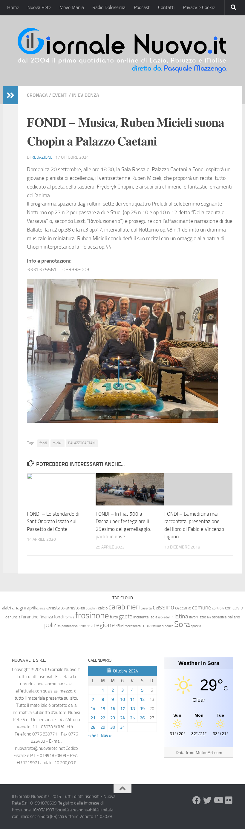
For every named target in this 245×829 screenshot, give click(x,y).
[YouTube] (218, 800)
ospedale (219, 617)
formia (69, 617)
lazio (202, 617)
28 (93, 727)
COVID (237, 608)
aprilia (33, 608)
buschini (91, 608)
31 (122, 727)
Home (13, 7)
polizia (52, 625)
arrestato (55, 608)
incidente (141, 617)
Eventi (60, 95)
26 (142, 718)
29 (102, 727)
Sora (182, 624)
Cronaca (37, 95)
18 (132, 708)
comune (201, 607)
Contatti (166, 7)
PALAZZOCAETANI (82, 443)
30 (112, 727)
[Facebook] (196, 800)
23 (112, 718)
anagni (19, 608)
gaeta (125, 616)
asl (82, 608)
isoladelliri (166, 617)
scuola (156, 626)
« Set (93, 735)
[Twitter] (207, 800)
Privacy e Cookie (199, 7)
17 (122, 708)
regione (104, 625)
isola (153, 617)
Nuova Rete (39, 7)
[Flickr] (229, 800)
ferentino (30, 617)
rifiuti (120, 626)
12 (142, 699)
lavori (193, 617)
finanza (46, 617)
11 (132, 699)
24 (122, 718)
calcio (103, 608)
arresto (72, 608)
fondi (43, 443)
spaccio (196, 626)
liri (209, 617)
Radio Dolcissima (108, 7)
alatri (6, 608)
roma (146, 625)
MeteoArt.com (209, 752)
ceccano (183, 608)
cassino (163, 607)
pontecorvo (70, 626)
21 (93, 718)
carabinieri (124, 607)
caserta (146, 608)
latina (181, 616)
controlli (218, 608)
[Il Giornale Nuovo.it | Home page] (122, 50)
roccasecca (133, 626)
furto (114, 617)
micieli (57, 443)
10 (122, 699)
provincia (86, 625)
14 (93, 708)
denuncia (12, 617)
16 (112, 708)
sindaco (167, 626)
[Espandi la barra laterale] (10, 95)
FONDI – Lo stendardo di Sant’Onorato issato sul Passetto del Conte (53, 521)
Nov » (106, 735)
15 (102, 708)
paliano (234, 617)
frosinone (92, 615)
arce (42, 608)
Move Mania (71, 7)
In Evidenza (85, 95)
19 (142, 708)
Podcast (142, 7)
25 (132, 718)
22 (102, 718)
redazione (42, 157)
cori (228, 608)
